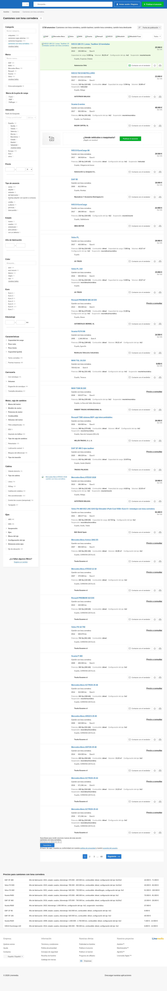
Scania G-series (78, 104)
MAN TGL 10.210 (78, 360)
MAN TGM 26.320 (78, 388)
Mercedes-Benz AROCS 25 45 (84, 716)
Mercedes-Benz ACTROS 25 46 (84, 685)
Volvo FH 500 (9, 885)
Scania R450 (9, 895)
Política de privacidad (49, 948)
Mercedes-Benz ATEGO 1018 (83, 477)
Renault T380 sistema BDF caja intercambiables (91, 417)
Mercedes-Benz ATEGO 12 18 (83, 569)
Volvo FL (75, 237)
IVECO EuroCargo (79, 205)
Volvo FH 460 (9, 890)
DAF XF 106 (9, 916)
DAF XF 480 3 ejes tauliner (82, 448)
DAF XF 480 (9, 880)
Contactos (7, 952)
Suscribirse (47, 845)
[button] (155, 65)
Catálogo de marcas (48, 959)
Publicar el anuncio (130, 139)
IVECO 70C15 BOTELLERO (83, 73)
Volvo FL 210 (76, 269)
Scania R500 (9, 905)
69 (101, 857)
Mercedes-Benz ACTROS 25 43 (84, 778)
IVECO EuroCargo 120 (13, 926)
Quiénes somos (9, 944)
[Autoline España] (11, 4)
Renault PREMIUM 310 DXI (82, 598)
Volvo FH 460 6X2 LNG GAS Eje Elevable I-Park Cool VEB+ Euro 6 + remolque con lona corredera (113, 509)
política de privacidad (87, 848)
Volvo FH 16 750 (78, 627)
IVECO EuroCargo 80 (80, 150)
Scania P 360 (76, 656)
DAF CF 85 (9, 911)
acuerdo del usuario (110, 848)
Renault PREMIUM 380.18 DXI (84, 300)
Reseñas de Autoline (48, 956)
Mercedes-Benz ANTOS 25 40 (84, 747)
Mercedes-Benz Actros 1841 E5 (84, 540)
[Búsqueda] (35, 4)
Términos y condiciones (49, 944)
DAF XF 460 (9, 900)
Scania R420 (9, 921)
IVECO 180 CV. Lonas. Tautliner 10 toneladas (90, 44)
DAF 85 (74, 179)
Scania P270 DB (78, 331)
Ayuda (5, 948)
